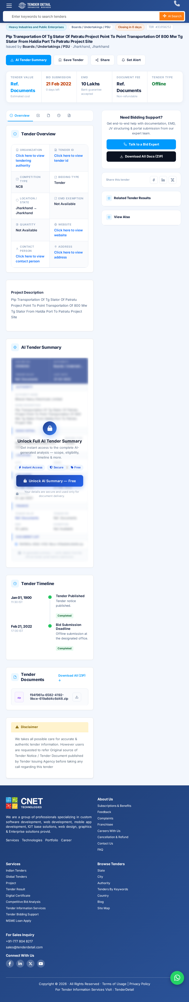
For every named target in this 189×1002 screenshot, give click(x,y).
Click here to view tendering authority (30, 161)
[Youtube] (41, 964)
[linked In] (20, 964)
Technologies (32, 840)
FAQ (100, 849)
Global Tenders (16, 876)
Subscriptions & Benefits (114, 806)
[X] (172, 180)
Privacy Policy (139, 984)
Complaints (105, 818)
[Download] (76, 697)
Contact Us (105, 843)
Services (12, 840)
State (101, 870)
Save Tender (73, 60)
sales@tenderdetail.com (24, 947)
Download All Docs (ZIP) (144, 156)
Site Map (103, 908)
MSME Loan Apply (18, 920)
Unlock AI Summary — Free (52, 481)
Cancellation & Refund (112, 837)
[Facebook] (154, 180)
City (100, 876)
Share (105, 60)
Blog (100, 902)
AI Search (174, 16)
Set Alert (134, 60)
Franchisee (105, 824)
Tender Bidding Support (22, 914)
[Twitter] (30, 964)
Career (66, 840)
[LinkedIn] (163, 180)
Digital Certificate (18, 895)
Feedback (104, 812)
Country (103, 895)
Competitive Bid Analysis (23, 902)
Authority (103, 883)
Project (11, 883)
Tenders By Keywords (112, 889)
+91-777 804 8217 (19, 941)
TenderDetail (124, 989)
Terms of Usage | (115, 984)
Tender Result (15, 889)
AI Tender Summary (31, 60)
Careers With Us (108, 831)
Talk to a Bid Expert (144, 144)
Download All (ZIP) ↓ (72, 678)
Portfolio (51, 840)
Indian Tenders (16, 870)
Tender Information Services (26, 908)
